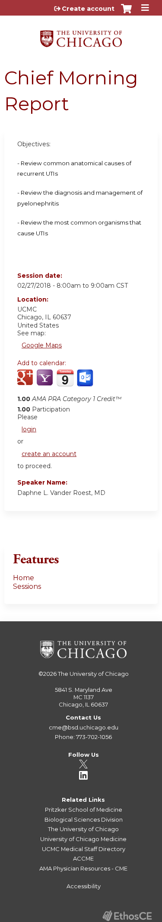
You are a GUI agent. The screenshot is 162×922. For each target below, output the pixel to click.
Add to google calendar (26, 382)
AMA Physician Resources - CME (83, 868)
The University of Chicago (93, 673)
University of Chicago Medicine (83, 838)
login (29, 429)
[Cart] (126, 13)
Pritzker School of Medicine (83, 809)
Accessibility (84, 886)
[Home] (81, 35)
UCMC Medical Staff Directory (83, 848)
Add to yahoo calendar (45, 382)
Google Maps (42, 345)
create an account (49, 454)
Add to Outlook (85, 382)
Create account (88, 9)
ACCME (83, 858)
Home (23, 578)
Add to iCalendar (65, 382)
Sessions (27, 586)
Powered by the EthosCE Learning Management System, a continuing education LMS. (127, 915)
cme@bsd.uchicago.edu (83, 727)
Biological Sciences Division (83, 819)
